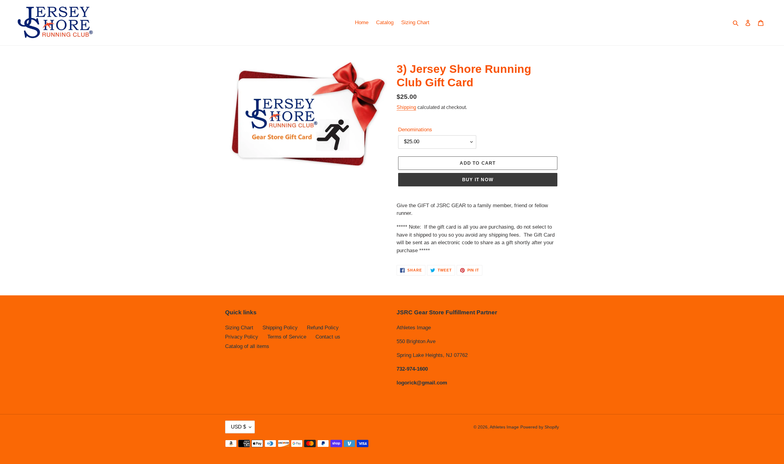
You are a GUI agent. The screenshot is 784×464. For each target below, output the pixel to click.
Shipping (406, 107)
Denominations (415, 130)
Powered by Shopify (539, 427)
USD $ (238, 427)
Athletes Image (504, 427)
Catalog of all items (247, 346)
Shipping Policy (280, 328)
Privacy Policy (241, 337)
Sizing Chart (239, 328)
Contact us (327, 337)
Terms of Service (286, 337)
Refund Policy (323, 328)
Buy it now (477, 179)
